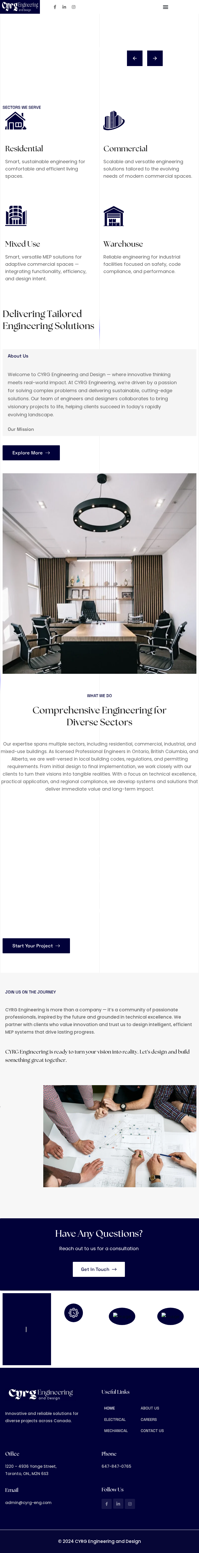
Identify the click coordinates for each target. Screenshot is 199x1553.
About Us (18, 356)
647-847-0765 (124, 1346)
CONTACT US (152, 1430)
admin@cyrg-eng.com (172, 1346)
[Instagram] (74, 7)
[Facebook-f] (55, 7)
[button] (165, 7)
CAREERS (149, 1419)
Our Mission (21, 429)
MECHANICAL (116, 1430)
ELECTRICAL (115, 1419)
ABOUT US (150, 1408)
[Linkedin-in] (64, 7)
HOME (109, 1408)
